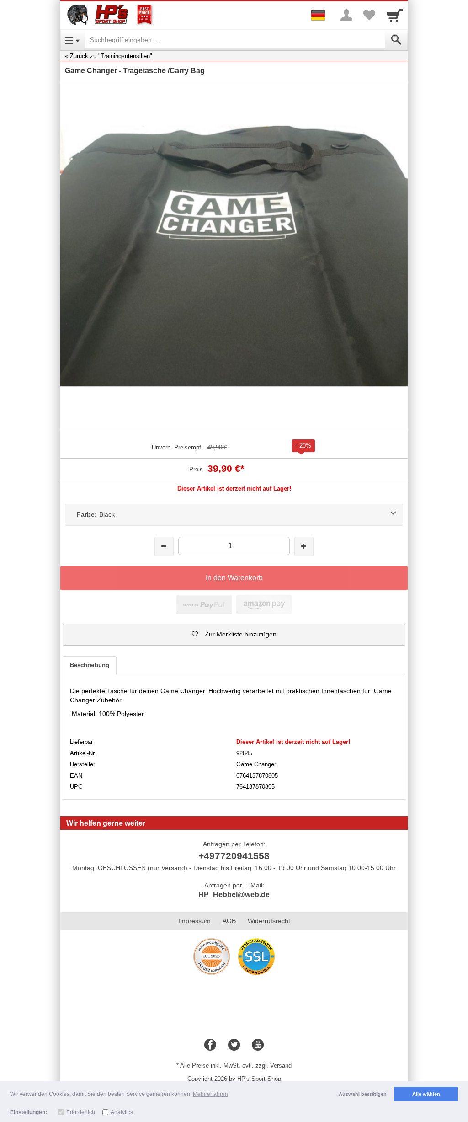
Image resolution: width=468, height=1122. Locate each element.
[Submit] (396, 40)
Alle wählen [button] (426, 1094)
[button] (234, 635)
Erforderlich (80, 1112)
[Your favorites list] (369, 15)
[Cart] (395, 15)
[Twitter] (234, 1045)
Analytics (122, 1112)
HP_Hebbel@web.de (234, 894)
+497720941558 (234, 855)
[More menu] (346, 15)
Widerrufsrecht (269, 920)
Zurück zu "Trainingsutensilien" (111, 56)
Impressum (194, 920)
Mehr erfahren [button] (210, 1094)
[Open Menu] (72, 40)
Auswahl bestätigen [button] (363, 1094)
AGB (229, 920)
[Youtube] (258, 1045)
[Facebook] (210, 1045)
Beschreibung (89, 665)
